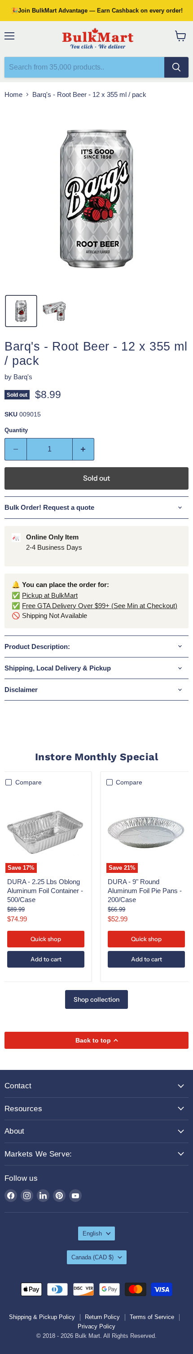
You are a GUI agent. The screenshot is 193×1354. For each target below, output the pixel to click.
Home (13, 94)
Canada (92, 1257)
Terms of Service (152, 1317)
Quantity (16, 430)
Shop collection (96, 999)
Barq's (22, 377)
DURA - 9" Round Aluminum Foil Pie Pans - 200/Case (145, 890)
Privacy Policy (96, 1326)
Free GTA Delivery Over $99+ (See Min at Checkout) (99, 605)
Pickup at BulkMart (50, 595)
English (92, 1233)
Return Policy (102, 1317)
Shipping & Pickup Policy (42, 1317)
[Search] (176, 67)
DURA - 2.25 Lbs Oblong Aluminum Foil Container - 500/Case (45, 890)
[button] (21, 311)
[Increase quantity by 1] (84, 449)
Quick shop (46, 938)
